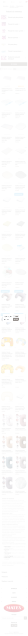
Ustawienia (16, 316)
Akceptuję (16, 319)
